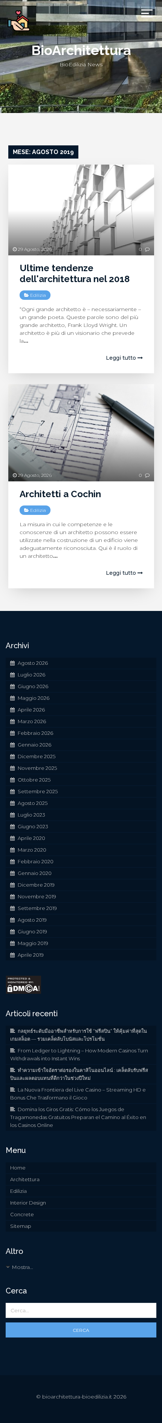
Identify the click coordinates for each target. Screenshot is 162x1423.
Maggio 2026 (33, 698)
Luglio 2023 (31, 815)
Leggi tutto (122, 357)
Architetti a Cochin (60, 494)
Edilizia (38, 295)
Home (18, 1168)
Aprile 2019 (31, 955)
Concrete (22, 1214)
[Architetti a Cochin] (81, 432)
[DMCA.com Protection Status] (23, 984)
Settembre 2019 (37, 908)
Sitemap (20, 1226)
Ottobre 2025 (34, 780)
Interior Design (28, 1203)
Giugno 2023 (33, 826)
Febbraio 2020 (35, 861)
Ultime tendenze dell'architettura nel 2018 (75, 273)
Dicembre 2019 (36, 885)
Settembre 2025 (38, 791)
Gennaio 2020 (35, 873)
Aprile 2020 (31, 838)
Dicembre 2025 (36, 756)
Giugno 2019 (32, 931)
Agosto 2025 (32, 803)
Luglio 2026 (31, 675)
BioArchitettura (81, 50)
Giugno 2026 (33, 686)
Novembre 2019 (37, 896)
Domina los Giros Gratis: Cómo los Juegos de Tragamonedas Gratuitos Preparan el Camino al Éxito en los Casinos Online (78, 1117)
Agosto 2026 (33, 663)
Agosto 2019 (32, 920)
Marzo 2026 (32, 721)
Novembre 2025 (37, 768)
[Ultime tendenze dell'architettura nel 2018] (81, 210)
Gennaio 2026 (34, 745)
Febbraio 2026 (35, 733)
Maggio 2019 (33, 943)
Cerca (81, 1330)
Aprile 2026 (31, 710)
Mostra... (22, 1267)
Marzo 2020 (32, 850)
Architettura (25, 1179)
